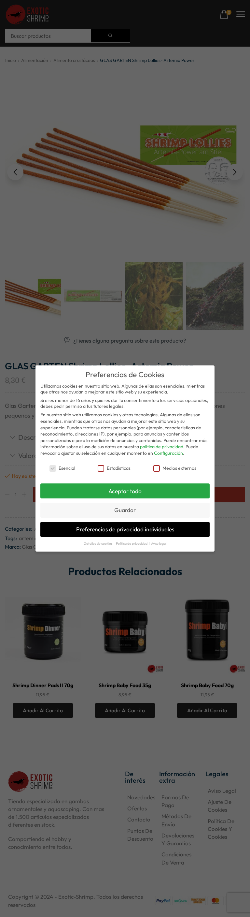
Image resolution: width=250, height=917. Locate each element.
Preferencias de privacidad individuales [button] (125, 529)
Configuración (168, 453)
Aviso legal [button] (158, 543)
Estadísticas (119, 468)
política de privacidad (161, 447)
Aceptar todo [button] (125, 491)
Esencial (67, 468)
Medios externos (179, 468)
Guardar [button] (125, 510)
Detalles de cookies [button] (98, 543)
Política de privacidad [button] (132, 543)
